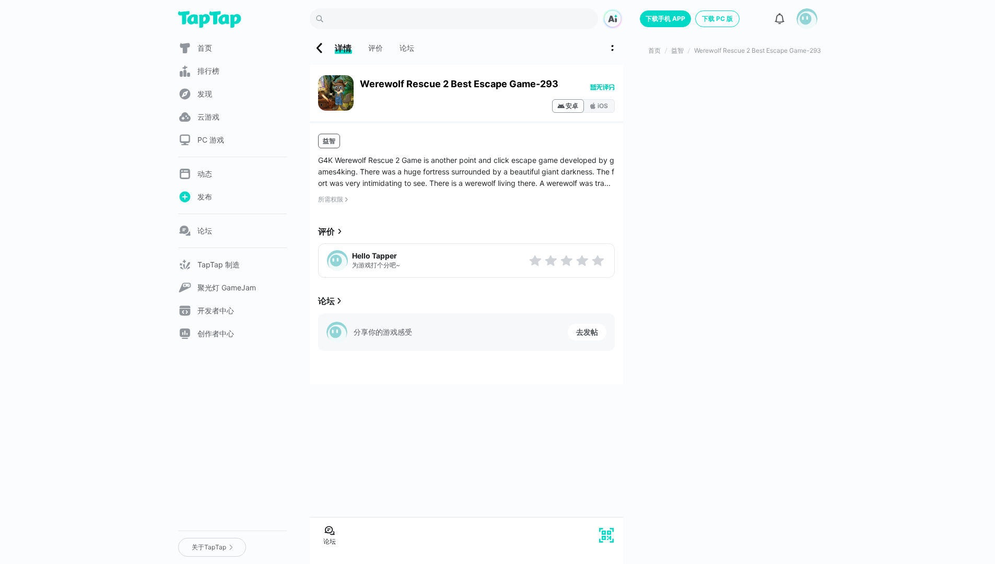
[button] (807, 18)
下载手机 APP (665, 18)
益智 (329, 141)
